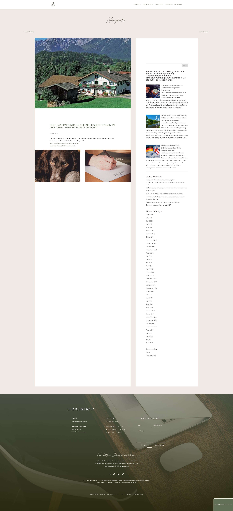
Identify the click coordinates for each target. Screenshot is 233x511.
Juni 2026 (149, 221)
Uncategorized (151, 355)
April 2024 (149, 304)
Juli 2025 (149, 256)
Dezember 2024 (151, 279)
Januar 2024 (150, 314)
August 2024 (150, 291)
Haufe (148, 352)
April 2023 (149, 343)
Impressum (94, 494)
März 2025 (149, 269)
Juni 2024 (149, 298)
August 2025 (150, 253)
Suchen (185, 65)
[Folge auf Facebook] (110, 474)
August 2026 (150, 214)
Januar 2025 (150, 275)
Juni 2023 (149, 336)
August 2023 (150, 330)
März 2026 (149, 230)
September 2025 (151, 250)
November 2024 (151, 282)
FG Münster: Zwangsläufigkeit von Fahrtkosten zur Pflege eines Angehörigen (172, 87)
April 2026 (149, 227)
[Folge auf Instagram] (114, 474)
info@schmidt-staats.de (79, 421)
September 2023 (151, 327)
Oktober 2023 (150, 324)
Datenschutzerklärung (109, 494)
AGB (122, 494)
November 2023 (151, 320)
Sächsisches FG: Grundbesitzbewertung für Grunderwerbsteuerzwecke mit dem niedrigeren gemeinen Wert (174, 117)
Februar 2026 (150, 234)
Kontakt (178, 4)
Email (74, 418)
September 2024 (151, 288)
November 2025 (151, 243)
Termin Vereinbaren (223, 505)
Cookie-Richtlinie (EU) (134, 494)
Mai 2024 (149, 301)
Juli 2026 (149, 218)
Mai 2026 (149, 224)
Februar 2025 (150, 272)
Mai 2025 (149, 263)
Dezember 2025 (151, 240)
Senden (159, 445)
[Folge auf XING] (123, 474)
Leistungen (148, 4)
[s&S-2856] (57, 181)
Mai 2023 (149, 340)
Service (168, 4)
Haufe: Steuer (153, 71)
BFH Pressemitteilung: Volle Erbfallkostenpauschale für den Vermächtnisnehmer (171, 148)
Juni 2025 (149, 259)
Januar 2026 (150, 237)
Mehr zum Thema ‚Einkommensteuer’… (63, 146)
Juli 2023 (149, 333)
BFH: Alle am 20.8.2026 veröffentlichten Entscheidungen (164, 194)
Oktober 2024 (150, 285)
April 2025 (149, 266)
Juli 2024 (149, 295)
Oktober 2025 (150, 246)
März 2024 (149, 307)
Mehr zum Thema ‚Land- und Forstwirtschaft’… (65, 143)
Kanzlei (137, 4)
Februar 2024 (150, 311)
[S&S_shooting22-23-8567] (108, 181)
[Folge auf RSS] (119, 474)
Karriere (159, 4)
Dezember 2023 (151, 317)
